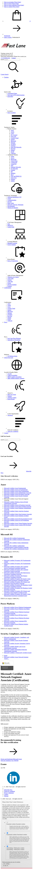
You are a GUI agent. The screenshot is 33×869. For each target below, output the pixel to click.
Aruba (12, 132)
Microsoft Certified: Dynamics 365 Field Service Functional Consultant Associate (17, 573)
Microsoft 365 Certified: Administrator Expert (16, 549)
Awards (9, 373)
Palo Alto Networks (16, 147)
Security (9, 201)
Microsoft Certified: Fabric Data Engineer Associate (18, 514)
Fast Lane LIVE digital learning (15, 95)
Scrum (9, 283)
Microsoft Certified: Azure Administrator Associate (17, 492)
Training (6, 77)
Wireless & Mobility (12, 207)
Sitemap (6, 796)
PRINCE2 (10, 225)
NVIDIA (13, 144)
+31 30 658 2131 (5, 58)
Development (11, 206)
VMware (13, 153)
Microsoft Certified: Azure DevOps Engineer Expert (18, 519)
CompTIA (13, 164)
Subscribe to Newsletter (13, 340)
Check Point (14, 161)
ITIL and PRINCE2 (16, 176)
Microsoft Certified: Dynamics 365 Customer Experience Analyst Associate (16, 570)
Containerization (11, 200)
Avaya (12, 158)
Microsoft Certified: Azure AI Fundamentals (16, 489)
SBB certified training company (15, 378)
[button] (16, 37)
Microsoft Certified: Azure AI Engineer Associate (17, 505)
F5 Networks (14, 168)
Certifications (7, 287)
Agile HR (10, 281)
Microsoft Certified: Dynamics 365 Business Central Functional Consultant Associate (18, 585)
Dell (12, 165)
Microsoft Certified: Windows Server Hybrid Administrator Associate (16, 502)
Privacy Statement (9, 793)
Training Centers (11, 397)
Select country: (8, 37)
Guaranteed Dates (12, 93)
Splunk (13, 150)
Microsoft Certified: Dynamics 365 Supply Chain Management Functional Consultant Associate (17, 579)
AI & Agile (10, 278)
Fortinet (13, 170)
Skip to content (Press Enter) (11, 6)
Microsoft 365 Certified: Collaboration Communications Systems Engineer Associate (16, 546)
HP (12, 171)
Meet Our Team (11, 394)
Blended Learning (12, 243)
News (5, 322)
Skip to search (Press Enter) (11, 3)
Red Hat (13, 148)
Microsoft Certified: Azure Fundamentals (15, 488)
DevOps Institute (11, 284)
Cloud (9, 198)
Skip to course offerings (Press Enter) (14, 5)
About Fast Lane (8, 357)
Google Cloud (14, 138)
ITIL (8, 224)
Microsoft (13, 141)
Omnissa (13, 145)
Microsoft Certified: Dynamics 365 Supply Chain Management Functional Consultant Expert (17, 594)
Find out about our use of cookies (11, 862)
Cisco (12, 133)
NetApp (13, 142)
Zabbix (13, 181)
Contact (14, 58)
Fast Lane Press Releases (14, 338)
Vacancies (10, 415)
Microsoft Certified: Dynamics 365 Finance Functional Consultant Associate (15, 576)
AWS (12, 130)
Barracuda (13, 159)
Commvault (14, 162)
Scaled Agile (10, 227)
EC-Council (14, 135)
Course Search (4, 74)
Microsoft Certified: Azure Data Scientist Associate (17, 506)
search (2, 59)
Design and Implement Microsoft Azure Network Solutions (11, 759)
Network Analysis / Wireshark (15, 204)
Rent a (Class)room (12, 261)
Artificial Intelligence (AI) (14, 197)
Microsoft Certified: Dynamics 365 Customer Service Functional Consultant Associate (16, 567)
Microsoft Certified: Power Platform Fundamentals (17, 607)
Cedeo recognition (12, 375)
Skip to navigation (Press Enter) (12, 2)
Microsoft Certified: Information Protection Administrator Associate (15, 650)
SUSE (12, 152)
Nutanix (13, 179)
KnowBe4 (10, 96)
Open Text (13, 178)
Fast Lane (13, 136)
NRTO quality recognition (14, 377)
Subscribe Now (8, 789)
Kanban (9, 286)
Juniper (13, 139)
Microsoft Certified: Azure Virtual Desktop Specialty (18, 523)
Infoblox (13, 173)
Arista (12, 156)
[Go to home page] (13, 52)
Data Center (10, 203)
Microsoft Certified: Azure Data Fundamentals (16, 491)
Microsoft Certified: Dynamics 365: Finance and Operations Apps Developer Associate (17, 582)
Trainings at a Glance (13, 277)
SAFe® (9, 280)
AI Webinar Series (12, 356)
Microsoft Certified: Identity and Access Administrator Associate (14, 647)
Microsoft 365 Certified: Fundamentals (14, 538)
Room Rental (11, 399)
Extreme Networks (16, 167)
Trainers (9, 396)
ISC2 (12, 174)
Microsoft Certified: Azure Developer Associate (16, 494)
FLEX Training (11, 244)
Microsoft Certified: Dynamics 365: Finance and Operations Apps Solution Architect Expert (17, 591)
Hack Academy (11, 112)
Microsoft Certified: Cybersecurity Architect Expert (17, 652)
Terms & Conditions (12, 431)
